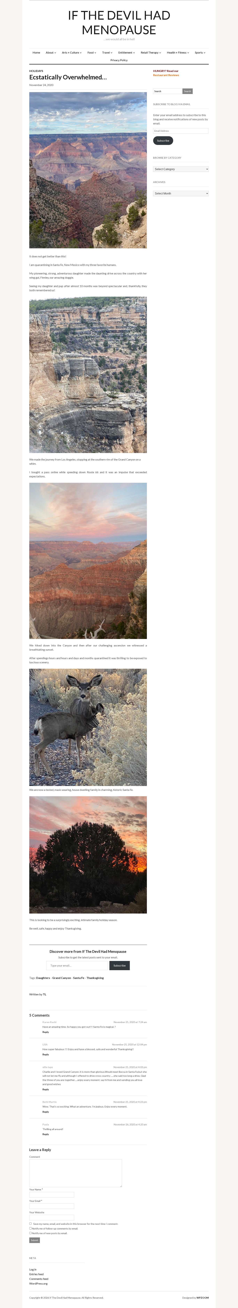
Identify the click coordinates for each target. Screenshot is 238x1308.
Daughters (43, 977)
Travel (106, 52)
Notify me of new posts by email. (49, 1233)
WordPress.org (38, 1283)
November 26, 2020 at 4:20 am (130, 1124)
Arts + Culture (70, 52)
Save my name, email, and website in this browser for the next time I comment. (75, 1223)
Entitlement (125, 52)
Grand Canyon (61, 977)
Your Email (34, 1200)
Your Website (36, 1212)
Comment (34, 1156)
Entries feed (36, 1274)
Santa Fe (78, 977)
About (49, 52)
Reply (46, 1031)
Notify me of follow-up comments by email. (55, 1228)
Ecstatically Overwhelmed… (68, 77)
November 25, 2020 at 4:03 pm (130, 1067)
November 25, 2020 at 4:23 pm (130, 1101)
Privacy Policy (119, 60)
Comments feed (38, 1278)
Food (90, 52)
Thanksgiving (95, 977)
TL (44, 994)
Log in (32, 1269)
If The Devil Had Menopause (119, 22)
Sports (199, 52)
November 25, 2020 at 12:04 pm (129, 1044)
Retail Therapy (149, 52)
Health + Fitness (176, 52)
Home (36, 52)
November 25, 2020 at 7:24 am (130, 1022)
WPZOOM (203, 1297)
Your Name (35, 1189)
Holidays (36, 70)
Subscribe (120, 965)
